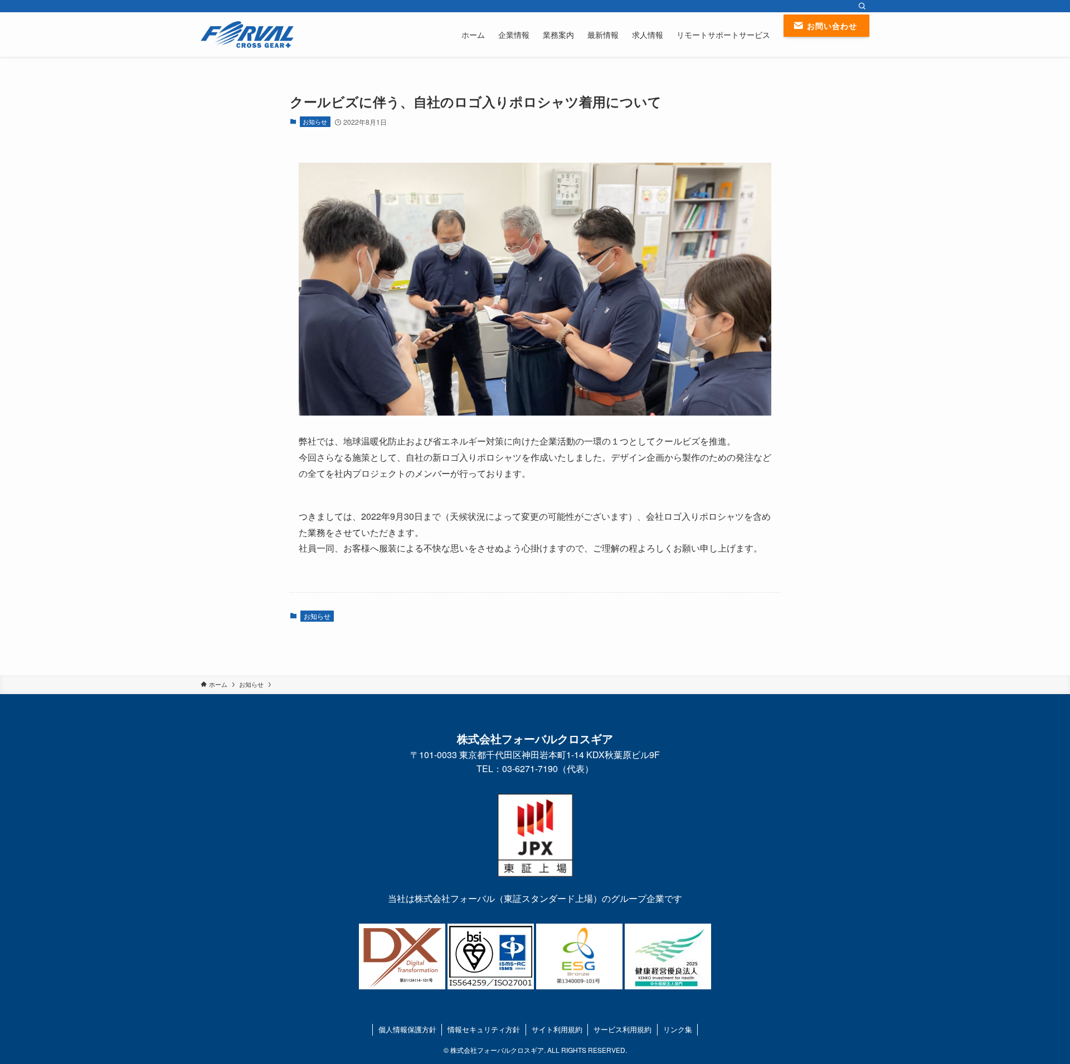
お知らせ (315, 121)
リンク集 (677, 1029)
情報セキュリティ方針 (484, 1029)
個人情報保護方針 (407, 1029)
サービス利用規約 (622, 1029)
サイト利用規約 (557, 1029)
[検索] (862, 6)
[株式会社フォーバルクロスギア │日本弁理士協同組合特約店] (247, 34)
